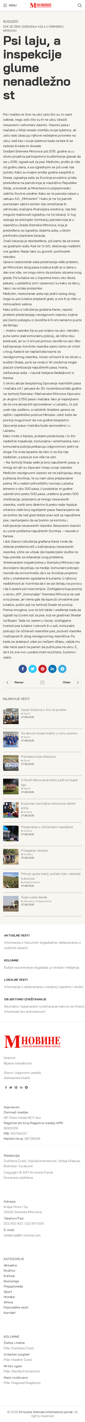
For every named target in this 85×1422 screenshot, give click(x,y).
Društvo (28, 854)
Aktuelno (29, 901)
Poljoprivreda (32, 882)
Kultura (28, 811)
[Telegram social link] (62, 669)
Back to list (42, 682)
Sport (27, 713)
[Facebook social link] (23, 669)
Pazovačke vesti (16, 1307)
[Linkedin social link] (52, 669)
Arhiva (8, 1302)
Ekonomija (11, 1281)
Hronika (9, 1297)
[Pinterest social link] (42, 669)
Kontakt (10, 1313)
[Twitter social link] (32, 669)
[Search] (80, 5)
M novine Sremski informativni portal (46, 1412)
